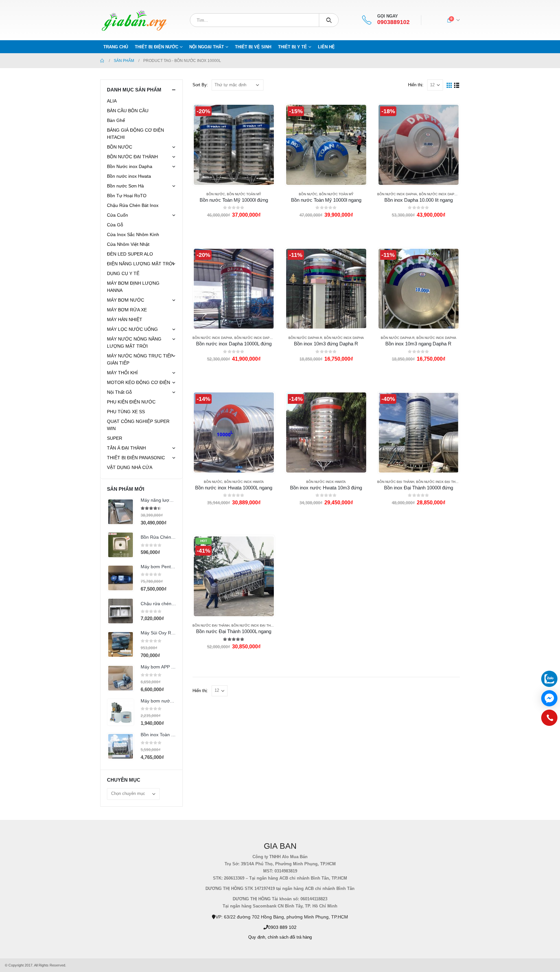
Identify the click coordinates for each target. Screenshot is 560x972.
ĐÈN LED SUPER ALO (130, 254)
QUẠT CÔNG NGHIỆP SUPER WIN (138, 425)
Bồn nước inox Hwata (244, 482)
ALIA (112, 100)
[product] (120, 511)
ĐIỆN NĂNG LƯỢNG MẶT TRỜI (140, 263)
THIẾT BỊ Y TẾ (292, 46)
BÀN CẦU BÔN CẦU (127, 110)
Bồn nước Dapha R (305, 338)
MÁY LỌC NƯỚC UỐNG (132, 329)
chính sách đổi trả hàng (290, 937)
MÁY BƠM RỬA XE (127, 309)
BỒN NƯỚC (215, 194)
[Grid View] (449, 85)
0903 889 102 (282, 927)
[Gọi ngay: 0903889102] (549, 719)
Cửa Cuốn (117, 215)
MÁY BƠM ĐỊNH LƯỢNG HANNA (133, 287)
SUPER (114, 438)
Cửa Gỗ (115, 224)
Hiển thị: (416, 84)
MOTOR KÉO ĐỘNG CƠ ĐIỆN (138, 382)
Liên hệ (326, 46)
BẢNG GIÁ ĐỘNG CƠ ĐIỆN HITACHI (135, 133)
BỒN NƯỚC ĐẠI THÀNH (395, 482)
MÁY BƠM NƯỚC (125, 300)
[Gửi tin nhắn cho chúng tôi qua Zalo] (549, 679)
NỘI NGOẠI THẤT (206, 46)
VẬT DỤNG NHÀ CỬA (129, 467)
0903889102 (393, 22)
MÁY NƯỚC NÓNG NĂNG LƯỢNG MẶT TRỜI (134, 342)
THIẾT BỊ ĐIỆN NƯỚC (156, 46)
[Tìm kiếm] (328, 20)
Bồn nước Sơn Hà (125, 185)
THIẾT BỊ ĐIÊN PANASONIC (136, 457)
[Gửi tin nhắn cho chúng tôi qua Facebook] (549, 698)
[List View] (457, 85)
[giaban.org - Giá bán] (134, 20)
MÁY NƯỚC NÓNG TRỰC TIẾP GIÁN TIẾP (140, 359)
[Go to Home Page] (102, 60)
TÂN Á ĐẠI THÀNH (126, 447)
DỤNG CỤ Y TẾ (123, 273)
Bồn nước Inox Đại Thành (439, 482)
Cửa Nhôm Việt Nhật (128, 244)
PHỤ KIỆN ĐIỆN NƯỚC (131, 401)
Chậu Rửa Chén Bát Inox (132, 205)
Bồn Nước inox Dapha (397, 194)
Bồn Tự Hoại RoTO (126, 195)
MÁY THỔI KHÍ (122, 372)
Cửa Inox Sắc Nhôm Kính (133, 234)
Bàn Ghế (116, 120)
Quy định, (257, 937)
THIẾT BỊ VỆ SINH (253, 46)
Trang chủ (115, 46)
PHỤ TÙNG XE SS (126, 411)
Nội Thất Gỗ (119, 392)
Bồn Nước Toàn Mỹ (244, 194)
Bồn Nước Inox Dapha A (440, 194)
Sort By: (200, 84)
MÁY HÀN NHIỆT (124, 319)
